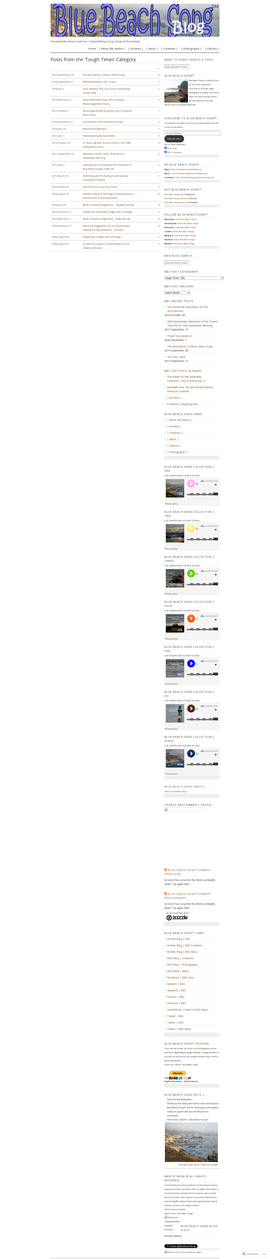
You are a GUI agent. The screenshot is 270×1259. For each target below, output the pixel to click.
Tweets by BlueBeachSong (175, 791)
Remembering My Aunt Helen (106, 135)
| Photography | (191, 48)
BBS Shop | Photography (182, 964)
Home (92, 48)
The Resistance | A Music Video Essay (106, 74)
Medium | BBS (176, 984)
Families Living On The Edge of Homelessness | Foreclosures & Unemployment (106, 196)
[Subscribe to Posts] (165, 148)
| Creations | (169, 48)
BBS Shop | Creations (180, 958)
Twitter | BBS (175, 1022)
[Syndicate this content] (165, 870)
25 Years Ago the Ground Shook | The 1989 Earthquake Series (106, 144)
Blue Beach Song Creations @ (180, 198)
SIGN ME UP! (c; (174, 139)
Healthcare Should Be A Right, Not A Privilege (106, 211)
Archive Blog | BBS (178, 939)
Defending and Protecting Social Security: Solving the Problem (106, 178)
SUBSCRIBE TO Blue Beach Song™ (190, 118)
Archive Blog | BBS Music (182, 951)
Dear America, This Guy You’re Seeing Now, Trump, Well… (106, 90)
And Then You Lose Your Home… (106, 186)
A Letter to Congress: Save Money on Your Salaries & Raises (106, 245)
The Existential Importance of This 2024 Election (187, 309)
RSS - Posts (172, 148)
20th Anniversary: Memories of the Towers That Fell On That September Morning (192, 323)
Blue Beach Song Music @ (179, 194)
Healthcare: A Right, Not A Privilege (106, 236)
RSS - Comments (175, 152)
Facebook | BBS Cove (180, 977)
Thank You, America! (179, 336)
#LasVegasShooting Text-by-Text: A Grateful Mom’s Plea (106, 112)
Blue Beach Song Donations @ (180, 202)
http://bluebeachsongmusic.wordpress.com (189, 173)
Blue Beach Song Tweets (184, 786)
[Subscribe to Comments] (165, 152)
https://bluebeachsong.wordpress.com (186, 169)
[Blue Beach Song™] (135, 20)
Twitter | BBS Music (179, 1029)
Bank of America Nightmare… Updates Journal (106, 204)
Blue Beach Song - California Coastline (201, 1165)
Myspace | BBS (176, 990)
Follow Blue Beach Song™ (186, 219)
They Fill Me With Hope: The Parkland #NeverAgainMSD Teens (106, 101)
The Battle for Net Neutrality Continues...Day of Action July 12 (186, 378)
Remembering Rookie (106, 128)
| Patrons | (212, 48)
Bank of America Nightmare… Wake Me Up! (106, 218)
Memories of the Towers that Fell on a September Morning (106, 155)
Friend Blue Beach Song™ (185, 235)
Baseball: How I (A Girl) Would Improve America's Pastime (190, 389)
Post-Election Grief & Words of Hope (106, 121)
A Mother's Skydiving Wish (182, 404)
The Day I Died (176, 357)
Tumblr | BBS (175, 1016)
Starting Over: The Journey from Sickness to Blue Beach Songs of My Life (106, 166)
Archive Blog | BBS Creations (184, 945)
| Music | (152, 48)
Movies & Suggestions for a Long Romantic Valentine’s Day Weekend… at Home (106, 227)
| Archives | (135, 48)
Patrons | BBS (176, 996)
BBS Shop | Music (178, 971)
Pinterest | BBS (176, 1003)
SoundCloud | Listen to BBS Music (187, 1009)
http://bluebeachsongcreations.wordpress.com (194, 177)
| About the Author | (112, 48)
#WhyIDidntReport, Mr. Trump (106, 81)
